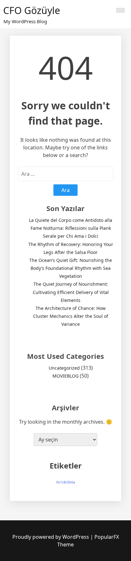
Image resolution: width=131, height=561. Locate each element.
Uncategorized (64, 368)
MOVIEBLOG (65, 376)
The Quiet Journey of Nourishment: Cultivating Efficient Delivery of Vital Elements (71, 292)
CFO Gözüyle (31, 10)
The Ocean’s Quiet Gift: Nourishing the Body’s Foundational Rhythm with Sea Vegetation (70, 268)
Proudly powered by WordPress (51, 536)
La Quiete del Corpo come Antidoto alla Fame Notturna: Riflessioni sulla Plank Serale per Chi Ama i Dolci (70, 228)
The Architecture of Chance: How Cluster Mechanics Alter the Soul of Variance (70, 316)
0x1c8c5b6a (65, 482)
